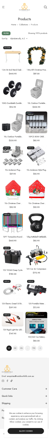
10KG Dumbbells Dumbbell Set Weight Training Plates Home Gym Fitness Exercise (12, 103)
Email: (18, 376)
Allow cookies (26, 431)
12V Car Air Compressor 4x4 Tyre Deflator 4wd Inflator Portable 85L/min (36, 269)
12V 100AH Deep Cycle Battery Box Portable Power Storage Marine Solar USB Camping (12, 270)
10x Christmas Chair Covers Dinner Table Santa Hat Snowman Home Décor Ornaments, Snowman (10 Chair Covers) (36, 203)
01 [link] (9, 348)
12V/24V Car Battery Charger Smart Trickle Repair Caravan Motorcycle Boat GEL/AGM (36, 337)
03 (21, 348)
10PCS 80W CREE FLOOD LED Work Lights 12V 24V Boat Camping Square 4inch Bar (36, 136)
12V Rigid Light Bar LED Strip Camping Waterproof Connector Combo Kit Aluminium (12, 329)
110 (33, 348)
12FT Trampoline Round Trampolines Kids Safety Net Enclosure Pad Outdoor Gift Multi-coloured (12, 236)
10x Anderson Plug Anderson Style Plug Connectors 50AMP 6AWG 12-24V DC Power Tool (12, 170)
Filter (6, 33)
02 (15, 348)
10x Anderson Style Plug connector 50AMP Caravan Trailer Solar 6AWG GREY (36, 170)
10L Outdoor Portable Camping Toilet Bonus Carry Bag (12, 136)
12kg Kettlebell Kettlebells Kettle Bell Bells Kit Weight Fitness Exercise (36, 236)
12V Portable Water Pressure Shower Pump (36, 303)
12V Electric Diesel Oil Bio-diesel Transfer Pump (12, 303)
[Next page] (40, 348)
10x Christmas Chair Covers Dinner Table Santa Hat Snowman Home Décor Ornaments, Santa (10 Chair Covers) (12, 203)
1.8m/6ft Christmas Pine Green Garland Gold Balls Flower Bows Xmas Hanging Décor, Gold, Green (36, 69)
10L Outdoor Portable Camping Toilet (36, 103)
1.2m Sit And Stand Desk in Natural (12, 69)
